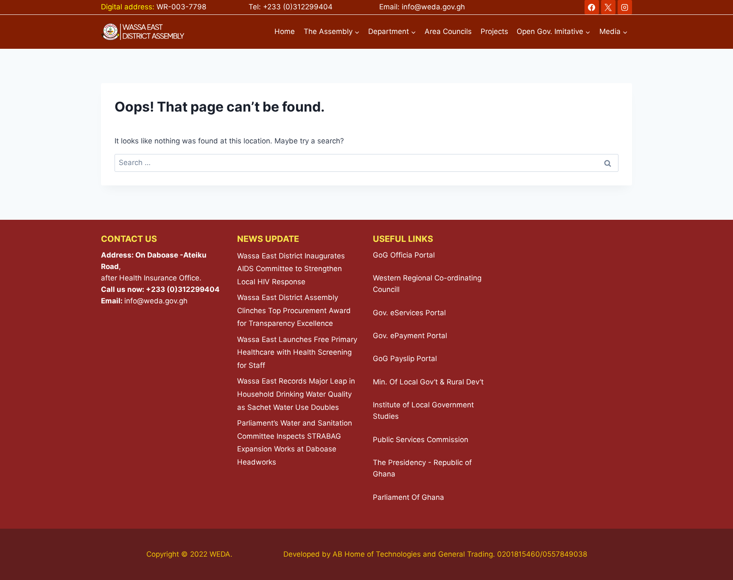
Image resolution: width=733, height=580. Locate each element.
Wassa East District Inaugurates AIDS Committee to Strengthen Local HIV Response (291, 269)
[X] (608, 7)
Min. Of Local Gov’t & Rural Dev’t (428, 382)
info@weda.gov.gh (433, 7)
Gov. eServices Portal (409, 312)
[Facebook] (592, 7)
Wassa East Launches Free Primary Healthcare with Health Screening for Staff (297, 352)
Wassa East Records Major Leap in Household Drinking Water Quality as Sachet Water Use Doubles (296, 394)
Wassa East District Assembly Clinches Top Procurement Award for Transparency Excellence (294, 310)
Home (284, 31)
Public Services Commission (420, 439)
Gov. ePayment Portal (410, 335)
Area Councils (448, 31)
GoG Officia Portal (404, 255)
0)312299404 (309, 7)
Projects (494, 31)
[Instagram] (625, 7)
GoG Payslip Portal (405, 358)
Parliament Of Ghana (408, 497)
